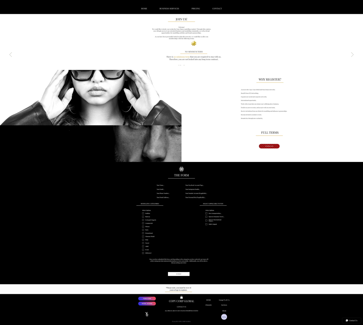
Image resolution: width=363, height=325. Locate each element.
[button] (169, 8)
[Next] (352, 54)
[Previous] (10, 54)
